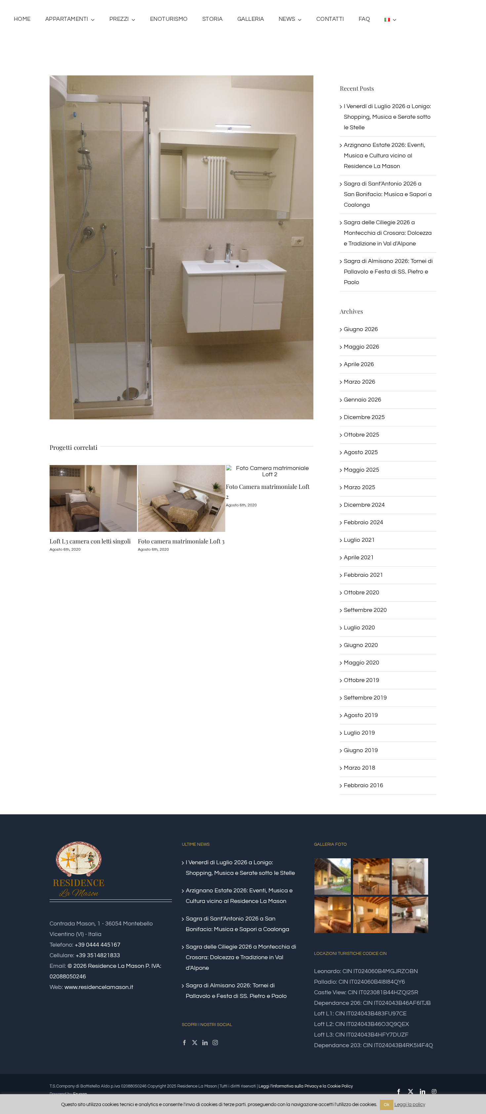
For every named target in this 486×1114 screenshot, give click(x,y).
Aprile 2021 (359, 557)
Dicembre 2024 (364, 505)
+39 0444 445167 (97, 945)
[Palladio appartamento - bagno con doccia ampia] (410, 876)
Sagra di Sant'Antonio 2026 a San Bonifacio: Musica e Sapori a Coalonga (388, 194)
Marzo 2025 (359, 487)
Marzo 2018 (359, 768)
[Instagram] (215, 1042)
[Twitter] (194, 1042)
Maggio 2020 (361, 663)
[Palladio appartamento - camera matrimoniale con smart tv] (371, 915)
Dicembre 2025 (364, 417)
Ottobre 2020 (361, 592)
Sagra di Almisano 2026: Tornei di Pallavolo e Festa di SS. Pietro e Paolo (388, 271)
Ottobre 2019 (361, 680)
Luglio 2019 (359, 733)
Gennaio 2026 (362, 400)
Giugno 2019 (361, 750)
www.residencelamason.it (98, 987)
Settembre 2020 (365, 610)
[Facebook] (184, 1042)
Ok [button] (386, 1104)
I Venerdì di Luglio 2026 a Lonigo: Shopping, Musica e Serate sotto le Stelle (387, 117)
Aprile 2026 (359, 364)
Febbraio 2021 (363, 575)
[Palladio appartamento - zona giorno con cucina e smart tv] (410, 915)
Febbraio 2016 (363, 785)
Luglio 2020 (359, 627)
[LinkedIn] (205, 1042)
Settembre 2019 (365, 698)
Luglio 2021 (359, 540)
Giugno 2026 (361, 329)
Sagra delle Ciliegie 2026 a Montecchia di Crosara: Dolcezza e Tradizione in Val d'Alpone (388, 233)
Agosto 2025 (361, 452)
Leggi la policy (409, 1104)
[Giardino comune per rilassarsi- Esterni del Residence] (332, 876)
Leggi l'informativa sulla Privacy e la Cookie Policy (306, 1086)
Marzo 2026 (359, 382)
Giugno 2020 (361, 645)
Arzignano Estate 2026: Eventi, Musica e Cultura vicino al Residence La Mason (384, 155)
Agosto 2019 (361, 715)
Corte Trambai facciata (256, 541)
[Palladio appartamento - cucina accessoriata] (371, 876)
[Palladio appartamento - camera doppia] (332, 915)
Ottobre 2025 (361, 435)
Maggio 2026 (361, 347)
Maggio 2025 (361, 470)
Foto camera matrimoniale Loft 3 (93, 541)
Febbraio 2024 (363, 522)
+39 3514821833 (98, 955)
